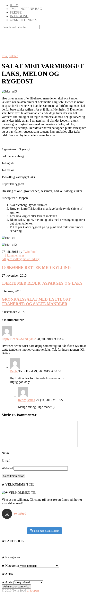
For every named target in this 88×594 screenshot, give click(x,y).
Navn (5, 453)
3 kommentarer (14, 255)
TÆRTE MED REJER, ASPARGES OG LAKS (42, 283)
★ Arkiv (7, 582)
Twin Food (30, 251)
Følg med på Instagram (46, 530)
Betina (31, 400)
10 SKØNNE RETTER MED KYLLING (36, 267)
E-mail (6, 460)
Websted (7, 468)
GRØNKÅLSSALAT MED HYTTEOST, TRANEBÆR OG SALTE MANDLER (36, 301)
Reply (5, 339)
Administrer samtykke (16, 586)
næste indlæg (31, 259)
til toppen (33, 590)
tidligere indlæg (12, 259)
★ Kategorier (10, 565)
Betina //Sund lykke (23, 339)
